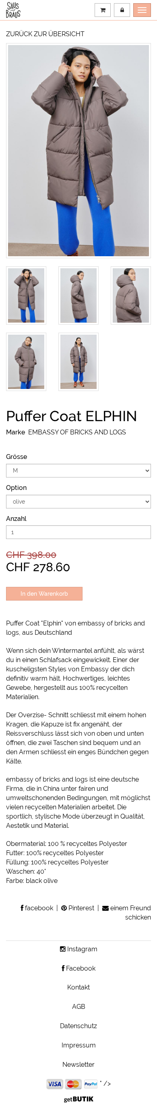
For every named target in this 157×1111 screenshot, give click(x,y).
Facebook (79, 968)
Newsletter (78, 1064)
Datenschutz (78, 1026)
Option (16, 488)
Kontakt (78, 987)
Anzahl (16, 519)
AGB (78, 1006)
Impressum (79, 1045)
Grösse (16, 457)
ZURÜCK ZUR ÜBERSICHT (45, 34)
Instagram (81, 949)
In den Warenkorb (44, 593)
